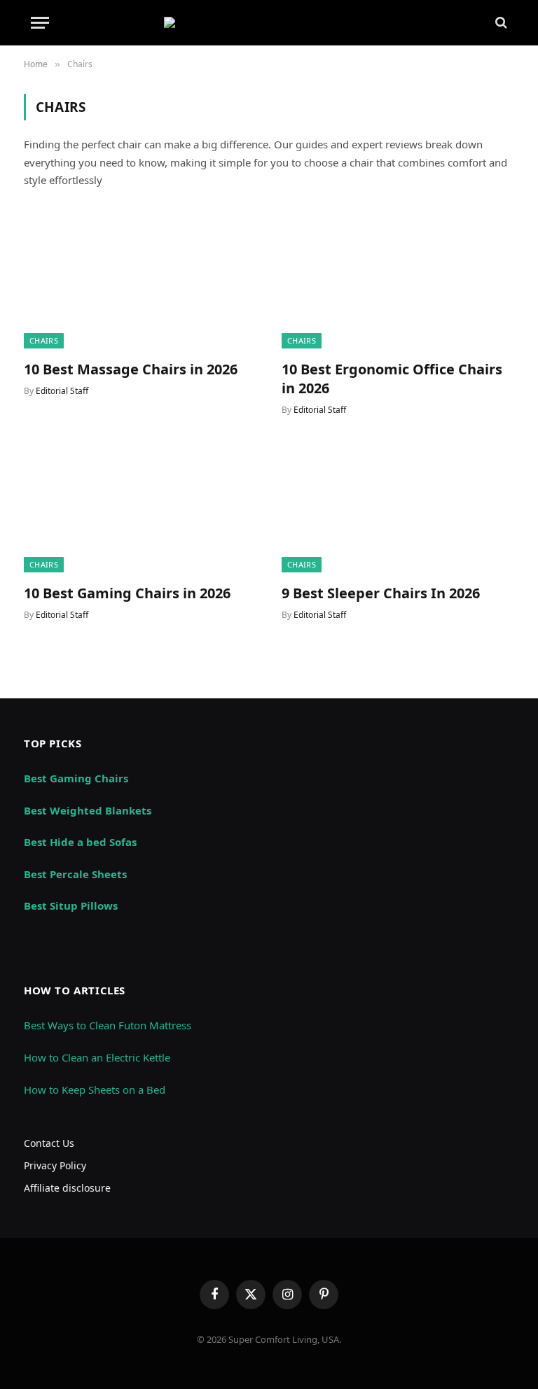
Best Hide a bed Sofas (80, 842)
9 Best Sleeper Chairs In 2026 (381, 593)
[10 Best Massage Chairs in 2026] (140, 283)
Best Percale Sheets (75, 874)
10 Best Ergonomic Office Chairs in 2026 (392, 378)
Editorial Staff (62, 391)
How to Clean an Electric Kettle (97, 1057)
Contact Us (49, 1143)
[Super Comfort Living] (269, 22)
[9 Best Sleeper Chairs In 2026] (398, 507)
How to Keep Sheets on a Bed (94, 1090)
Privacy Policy (55, 1165)
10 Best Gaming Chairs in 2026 (127, 593)
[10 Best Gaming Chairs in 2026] (140, 507)
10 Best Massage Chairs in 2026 (130, 369)
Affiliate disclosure (67, 1187)
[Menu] (40, 22)
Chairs (43, 340)
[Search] (499, 22)
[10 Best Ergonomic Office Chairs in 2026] (398, 283)
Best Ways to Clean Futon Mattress (107, 1025)
